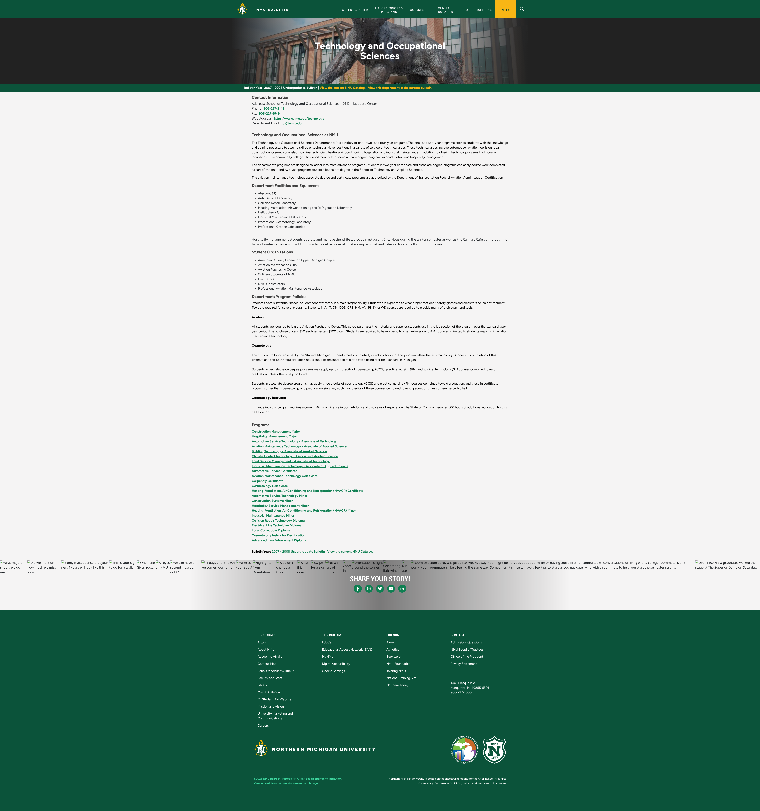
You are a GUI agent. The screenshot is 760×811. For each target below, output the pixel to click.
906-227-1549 (269, 113)
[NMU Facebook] (358, 589)
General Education (444, 10)
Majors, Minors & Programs (389, 10)
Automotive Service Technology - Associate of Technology (294, 441)
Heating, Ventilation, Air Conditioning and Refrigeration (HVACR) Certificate (307, 491)
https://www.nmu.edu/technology (299, 118)
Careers (263, 725)
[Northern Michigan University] (242, 9)
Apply (505, 10)
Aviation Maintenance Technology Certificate (285, 476)
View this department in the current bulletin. (400, 88)
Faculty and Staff (270, 678)
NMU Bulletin (272, 10)
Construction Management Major (276, 431)
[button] (522, 8)
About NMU (266, 649)
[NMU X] (380, 589)
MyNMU (328, 656)
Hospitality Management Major (274, 436)
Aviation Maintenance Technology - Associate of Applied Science (299, 446)
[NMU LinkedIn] (402, 589)
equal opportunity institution (323, 778)
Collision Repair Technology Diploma (278, 520)
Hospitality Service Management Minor (280, 505)
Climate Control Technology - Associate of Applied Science (295, 456)
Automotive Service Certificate (274, 471)
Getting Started (355, 10)
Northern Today (397, 685)
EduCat (327, 642)
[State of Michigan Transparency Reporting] (465, 750)
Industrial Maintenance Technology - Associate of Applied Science (300, 466)
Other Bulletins (479, 10)
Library (262, 685)
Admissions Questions (466, 642)
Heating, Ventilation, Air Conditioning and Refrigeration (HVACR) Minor (304, 510)
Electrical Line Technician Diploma (277, 525)
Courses (417, 10)
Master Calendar (269, 692)
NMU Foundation (398, 664)
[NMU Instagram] (369, 589)
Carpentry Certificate (267, 481)
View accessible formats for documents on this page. (286, 783)
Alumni (391, 642)
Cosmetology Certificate (270, 486)
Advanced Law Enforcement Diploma (279, 540)
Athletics (392, 649)
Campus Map (267, 664)
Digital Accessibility (336, 664)
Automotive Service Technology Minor (279, 496)
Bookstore (393, 656)
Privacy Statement (464, 664)
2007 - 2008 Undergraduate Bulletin (290, 88)
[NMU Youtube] (391, 589)
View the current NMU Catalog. (343, 88)
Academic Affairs (270, 656)
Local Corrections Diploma (271, 530)
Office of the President (467, 656)
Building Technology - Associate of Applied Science (289, 451)
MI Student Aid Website (274, 699)
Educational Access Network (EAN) (347, 649)
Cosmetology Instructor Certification (278, 535)
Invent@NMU (396, 671)
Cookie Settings (333, 671)
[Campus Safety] (494, 750)
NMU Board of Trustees (467, 649)
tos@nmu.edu (291, 123)
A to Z (262, 642)
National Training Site (401, 678)
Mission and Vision (271, 706)
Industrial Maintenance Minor (273, 515)
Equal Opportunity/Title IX (276, 671)
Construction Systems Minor (272, 501)
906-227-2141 (274, 108)
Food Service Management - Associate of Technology (291, 461)
